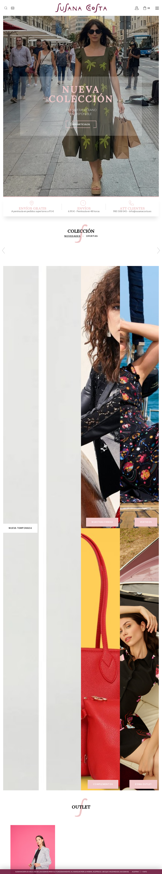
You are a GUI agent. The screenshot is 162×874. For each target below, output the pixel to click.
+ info (144, 871)
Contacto (12, 8)
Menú (157, 8)
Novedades (72, 236)
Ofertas (92, 236)
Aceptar (135, 871)
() (145, 8)
